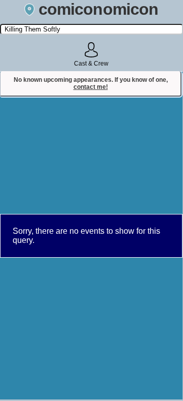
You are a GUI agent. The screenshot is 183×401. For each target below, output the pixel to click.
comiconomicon (98, 9)
